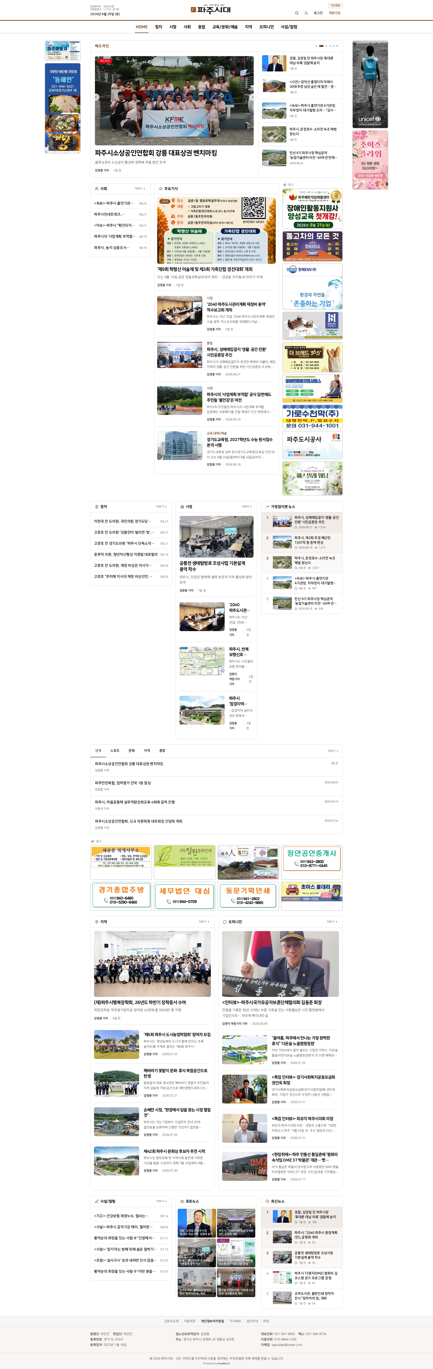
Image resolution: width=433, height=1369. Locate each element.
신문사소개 (171, 1321)
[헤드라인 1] (316, 46)
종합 (201, 27)
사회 (187, 27)
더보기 (138, 189)
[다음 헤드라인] (252, 97)
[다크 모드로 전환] (306, 13)
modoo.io (224, 1364)
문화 (132, 751)
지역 (248, 27)
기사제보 (335, 5)
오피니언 (266, 27)
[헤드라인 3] (325, 46)
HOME (141, 27)
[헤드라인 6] (337, 46)
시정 (173, 27)
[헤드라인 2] (320, 46)
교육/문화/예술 (225, 27)
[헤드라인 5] (333, 46)
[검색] (297, 13)
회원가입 (335, 13)
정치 (158, 27)
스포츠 (115, 751)
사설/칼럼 (289, 27)
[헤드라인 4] (330, 46)
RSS (266, 1321)
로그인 (318, 13)
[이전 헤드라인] (95, 97)
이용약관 (190, 1321)
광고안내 (252, 1321)
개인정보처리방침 (212, 1322)
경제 (98, 751)
